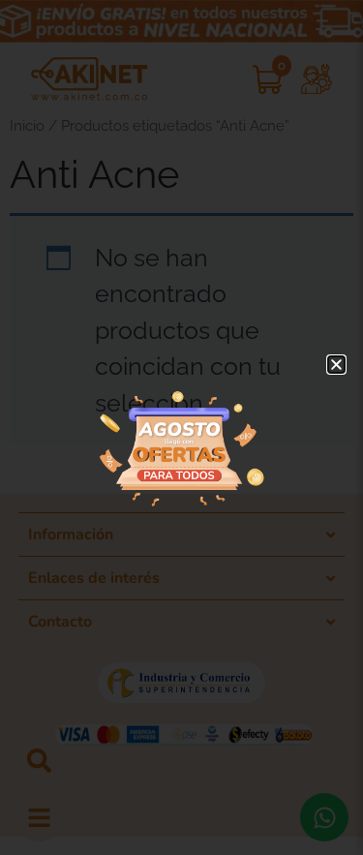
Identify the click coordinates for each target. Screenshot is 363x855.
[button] (336, 364)
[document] (181, 427)
